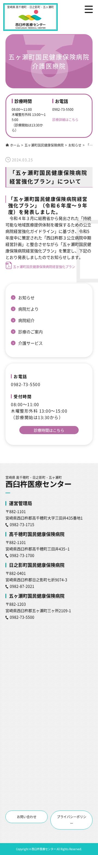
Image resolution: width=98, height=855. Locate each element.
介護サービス (30, 343)
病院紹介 (26, 320)
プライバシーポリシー (71, 819)
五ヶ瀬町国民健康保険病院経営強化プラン (44, 266)
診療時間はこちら (49, 430)
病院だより (28, 309)
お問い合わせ (26, 816)
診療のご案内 (30, 331)
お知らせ (26, 297)
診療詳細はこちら (65, 119)
